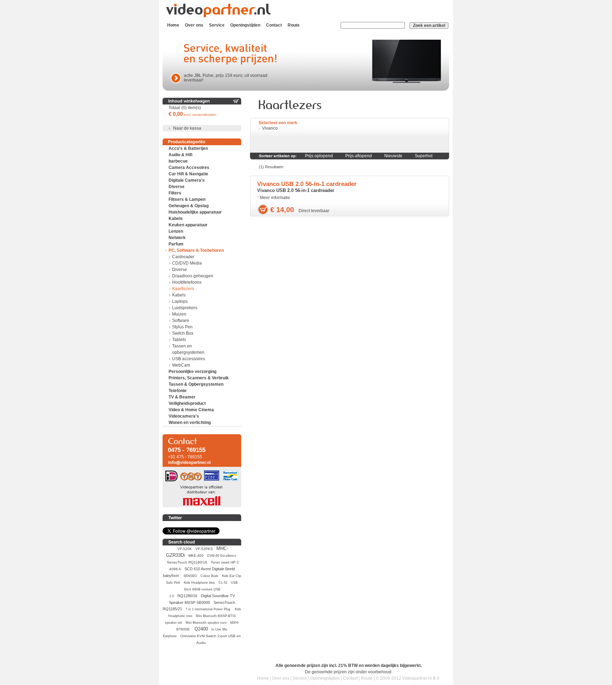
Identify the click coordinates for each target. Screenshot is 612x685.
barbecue (178, 161)
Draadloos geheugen (192, 275)
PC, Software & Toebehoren (196, 250)
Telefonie (178, 390)
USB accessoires (188, 358)
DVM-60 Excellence (221, 555)
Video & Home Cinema (191, 409)
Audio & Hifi (180, 154)
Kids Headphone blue (199, 582)
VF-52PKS (204, 549)
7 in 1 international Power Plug (208, 609)
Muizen (179, 314)
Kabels (176, 218)
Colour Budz (209, 576)
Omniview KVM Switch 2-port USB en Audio (210, 639)
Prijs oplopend (319, 155)
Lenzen (176, 231)
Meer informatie (275, 197)
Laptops (180, 301)
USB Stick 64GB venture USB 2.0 (203, 589)
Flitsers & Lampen (187, 199)
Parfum (176, 244)
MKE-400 (196, 555)
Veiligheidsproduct (187, 403)
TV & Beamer (182, 397)
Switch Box (182, 333)
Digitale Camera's (187, 180)
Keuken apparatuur (188, 224)
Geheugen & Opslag (189, 205)
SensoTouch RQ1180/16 (187, 562)
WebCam (181, 365)
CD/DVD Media (187, 263)
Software (180, 320)
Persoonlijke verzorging (192, 371)
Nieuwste (393, 155)
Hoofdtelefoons (187, 282)
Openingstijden (245, 25)
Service (217, 25)
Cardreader (183, 256)
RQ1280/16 (187, 596)
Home (173, 25)
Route (294, 25)
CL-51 (223, 582)
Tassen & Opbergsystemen (196, 384)
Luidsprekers (184, 307)
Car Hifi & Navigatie (188, 173)
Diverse (177, 186)
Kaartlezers (183, 288)
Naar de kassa (187, 128)
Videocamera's (184, 416)
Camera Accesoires (189, 167)
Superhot (423, 155)
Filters (175, 193)
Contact (274, 25)
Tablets (179, 339)
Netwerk (177, 237)
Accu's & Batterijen (188, 148)
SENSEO (190, 576)
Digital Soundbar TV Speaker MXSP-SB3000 (202, 599)
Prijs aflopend (358, 155)
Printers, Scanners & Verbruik (199, 377)
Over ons (194, 25)
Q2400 (201, 629)
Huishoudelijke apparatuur (195, 212)
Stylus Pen (182, 326)
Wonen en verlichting (190, 422)
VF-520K (184, 549)
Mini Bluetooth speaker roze (206, 622)
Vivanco (270, 128)
